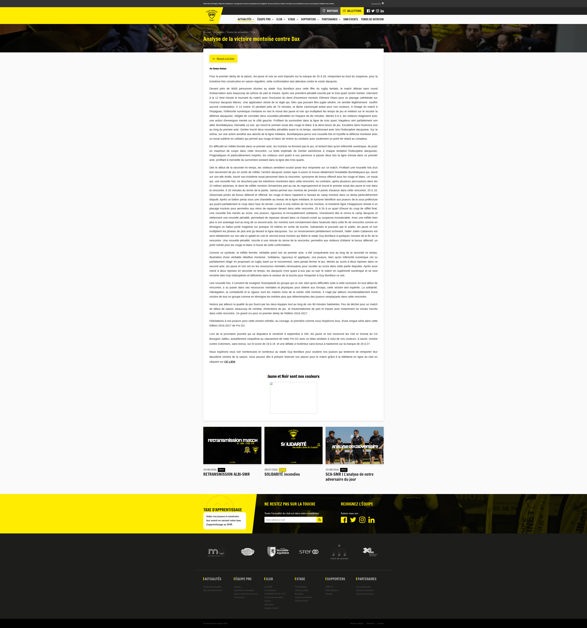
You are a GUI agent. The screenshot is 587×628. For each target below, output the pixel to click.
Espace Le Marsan (303, 597)
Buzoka (329, 593)
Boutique (299, 593)
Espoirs (267, 600)
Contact (380, 623)
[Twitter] (373, 11)
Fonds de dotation (372, 19)
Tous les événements (212, 590)
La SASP (268, 586)
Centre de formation (273, 597)
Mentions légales (357, 623)
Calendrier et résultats (244, 590)
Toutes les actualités (237, 32)
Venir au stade (301, 590)
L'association (270, 590)
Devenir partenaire (364, 590)
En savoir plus (376, 3)
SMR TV (329, 586)
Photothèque (332, 590)
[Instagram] (377, 11)
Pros (253, 32)
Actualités (219, 32)
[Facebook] (368, 11)
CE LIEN (229, 361)
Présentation (301, 586)
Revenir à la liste (225, 58)
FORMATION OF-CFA (274, 593)
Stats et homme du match (246, 593)
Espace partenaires (365, 593)
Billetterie (370, 623)
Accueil (207, 32)
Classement (239, 597)
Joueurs (237, 586)
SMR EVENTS (350, 19)
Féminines (269, 604)
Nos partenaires (363, 586)
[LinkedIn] (382, 11)
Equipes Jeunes (271, 607)
